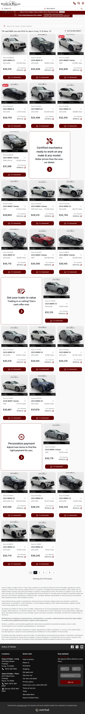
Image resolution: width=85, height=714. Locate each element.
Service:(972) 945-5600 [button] (10, 690)
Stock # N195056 (8, 57)
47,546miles (21, 63)
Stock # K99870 (8, 544)
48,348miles (49, 112)
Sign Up (70, 682)
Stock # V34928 (50, 301)
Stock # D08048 (8, 155)
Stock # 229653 (36, 544)
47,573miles (21, 404)
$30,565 (35, 263)
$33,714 (7, 555)
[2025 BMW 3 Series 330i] (14, 385)
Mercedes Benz (28, 694)
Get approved (28, 672)
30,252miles (77, 355)
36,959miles (21, 258)
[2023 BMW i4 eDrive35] (14, 93)
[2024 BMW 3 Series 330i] (14, 190)
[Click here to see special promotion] (42, 12)
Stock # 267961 (64, 106)
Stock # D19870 (64, 252)
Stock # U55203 (8, 349)
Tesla (25, 691)
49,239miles (77, 258)
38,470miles (77, 209)
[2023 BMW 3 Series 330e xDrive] (14, 141)
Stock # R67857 (64, 349)
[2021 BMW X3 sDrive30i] (42, 93)
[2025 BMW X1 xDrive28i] (42, 44)
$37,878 (35, 409)
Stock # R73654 (36, 495)
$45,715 (7, 263)
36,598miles (77, 112)
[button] (75, 3)
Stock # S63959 (64, 495)
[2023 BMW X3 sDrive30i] (14, 44)
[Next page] (54, 572)
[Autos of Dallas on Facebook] (71, 647)
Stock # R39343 (8, 106)
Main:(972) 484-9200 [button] (9, 685)
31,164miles (49, 355)
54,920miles (49, 404)
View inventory (28, 659)
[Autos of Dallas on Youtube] (81, 647)
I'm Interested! (16, 77)
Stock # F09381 (8, 398)
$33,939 (35, 69)
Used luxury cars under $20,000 (35, 685)
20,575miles (49, 501)
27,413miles (21, 112)
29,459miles (21, 160)
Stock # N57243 (36, 398)
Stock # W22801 (64, 203)
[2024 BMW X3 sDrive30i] (70, 93)
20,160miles (21, 550)
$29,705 (7, 117)
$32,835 (63, 69)
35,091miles (63, 452)
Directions (26, 666)
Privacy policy (28, 682)
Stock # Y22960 (64, 57)
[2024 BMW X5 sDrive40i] (14, 239)
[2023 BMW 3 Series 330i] (42, 239)
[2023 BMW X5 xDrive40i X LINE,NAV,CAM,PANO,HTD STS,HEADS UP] (14, 482)
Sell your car (27, 675)
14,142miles (49, 550)
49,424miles (21, 355)
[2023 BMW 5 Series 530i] (70, 44)
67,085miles (49, 209)
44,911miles (63, 306)
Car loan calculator (30, 678)
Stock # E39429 (50, 447)
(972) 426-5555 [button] (11, 669)
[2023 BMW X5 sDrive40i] (42, 385)
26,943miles (49, 63)
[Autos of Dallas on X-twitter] (76, 647)
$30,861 (7, 409)
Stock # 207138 (36, 57)
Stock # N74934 (8, 495)
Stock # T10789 (36, 349)
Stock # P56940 (36, 203)
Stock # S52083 (8, 252)
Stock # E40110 (8, 203)
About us (26, 663)
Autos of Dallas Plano (31, 698)
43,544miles (21, 209)
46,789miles (49, 258)
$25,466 (35, 117)
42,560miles (77, 63)
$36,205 (35, 555)
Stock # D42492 (36, 252)
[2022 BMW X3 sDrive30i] (14, 531)
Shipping (26, 669)
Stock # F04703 (36, 106)
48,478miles (21, 501)
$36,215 (35, 507)
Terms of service (29, 688)
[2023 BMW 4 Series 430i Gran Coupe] (42, 190)
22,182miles (77, 501)
